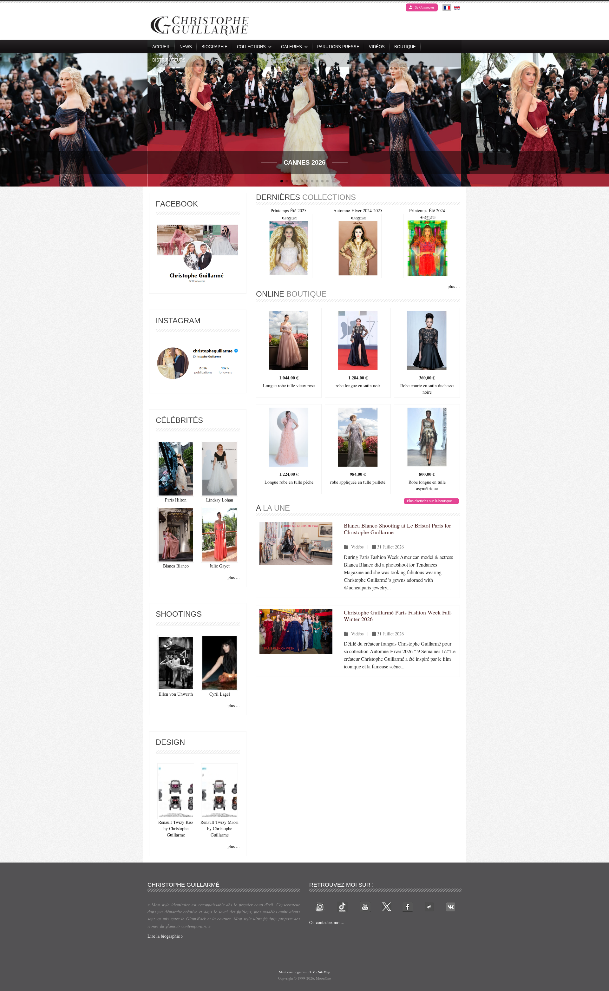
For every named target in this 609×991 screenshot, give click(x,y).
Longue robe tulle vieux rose (289, 386)
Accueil (161, 46)
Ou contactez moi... (326, 922)
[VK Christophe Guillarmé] (451, 906)
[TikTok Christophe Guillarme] (342, 906)
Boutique (405, 46)
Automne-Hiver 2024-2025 (357, 210)
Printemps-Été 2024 (427, 210)
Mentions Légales (291, 971)
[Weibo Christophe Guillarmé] (429, 906)
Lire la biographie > (165, 936)
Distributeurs (169, 60)
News (186, 46)
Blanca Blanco (176, 566)
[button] (601, 120)
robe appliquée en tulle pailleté (357, 482)
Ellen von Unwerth (176, 694)
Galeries (291, 46)
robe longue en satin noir (358, 386)
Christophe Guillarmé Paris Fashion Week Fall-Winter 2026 (398, 615)
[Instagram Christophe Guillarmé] (198, 363)
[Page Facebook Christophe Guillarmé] (197, 255)
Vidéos (377, 46)
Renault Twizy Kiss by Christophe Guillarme (175, 828)
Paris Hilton (176, 500)
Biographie (214, 46)
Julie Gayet (220, 566)
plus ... (233, 577)
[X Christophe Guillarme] (386, 906)
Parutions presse (338, 46)
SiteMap (324, 971)
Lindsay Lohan (219, 500)
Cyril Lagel (219, 694)
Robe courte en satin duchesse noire (427, 389)
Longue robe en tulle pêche (289, 482)
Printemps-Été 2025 (288, 210)
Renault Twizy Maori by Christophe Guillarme (219, 828)
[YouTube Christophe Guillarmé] (365, 906)
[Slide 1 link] (304, 120)
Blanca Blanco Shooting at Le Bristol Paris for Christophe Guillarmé (397, 529)
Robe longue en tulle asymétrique (427, 485)
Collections (251, 46)
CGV (311, 971)
